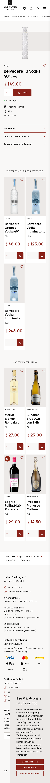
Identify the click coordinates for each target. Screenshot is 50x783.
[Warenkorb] (31, 8)
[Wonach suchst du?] (38, 8)
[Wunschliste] (24, 8)
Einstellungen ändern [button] (30, 773)
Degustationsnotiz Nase (16, 136)
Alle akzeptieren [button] (30, 761)
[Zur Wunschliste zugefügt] (44, 65)
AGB (5, 770)
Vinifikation (9, 128)
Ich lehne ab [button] (30, 767)
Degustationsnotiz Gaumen (18, 144)
